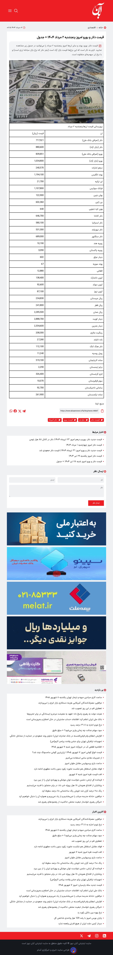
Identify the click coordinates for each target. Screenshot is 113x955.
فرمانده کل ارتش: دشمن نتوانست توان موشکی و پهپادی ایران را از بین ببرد (68, 780)
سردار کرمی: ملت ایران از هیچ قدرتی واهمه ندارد (80, 923)
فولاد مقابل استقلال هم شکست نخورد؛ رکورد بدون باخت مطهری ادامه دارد (68, 769)
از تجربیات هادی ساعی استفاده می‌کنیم (84, 758)
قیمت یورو (68, 420)
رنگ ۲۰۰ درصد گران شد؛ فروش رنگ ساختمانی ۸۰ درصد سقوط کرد (72, 791)
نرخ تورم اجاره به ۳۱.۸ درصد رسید (86, 725)
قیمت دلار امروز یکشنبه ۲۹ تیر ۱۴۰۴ (85, 456)
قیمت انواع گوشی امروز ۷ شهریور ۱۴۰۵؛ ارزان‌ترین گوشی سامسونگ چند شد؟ (67, 752)
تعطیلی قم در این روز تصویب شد (87, 708)
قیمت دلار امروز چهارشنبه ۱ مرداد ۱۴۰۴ (84, 445)
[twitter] (19, 411)
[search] (16, 10)
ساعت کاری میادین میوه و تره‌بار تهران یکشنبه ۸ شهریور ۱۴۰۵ (73, 697)
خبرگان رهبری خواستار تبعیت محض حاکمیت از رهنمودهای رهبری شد (70, 802)
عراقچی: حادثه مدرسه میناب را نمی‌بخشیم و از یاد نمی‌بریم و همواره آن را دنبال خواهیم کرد (60, 796)
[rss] (104, 935)
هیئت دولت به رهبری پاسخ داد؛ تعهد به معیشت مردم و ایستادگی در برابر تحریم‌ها (64, 714)
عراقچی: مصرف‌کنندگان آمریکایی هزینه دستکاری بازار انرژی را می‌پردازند (70, 703)
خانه (101, 27)
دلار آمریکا (53, 420)
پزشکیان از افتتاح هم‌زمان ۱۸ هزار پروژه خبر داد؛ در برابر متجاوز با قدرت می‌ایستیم (64, 785)
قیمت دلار (95, 420)
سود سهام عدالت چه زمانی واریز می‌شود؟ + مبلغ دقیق (77, 730)
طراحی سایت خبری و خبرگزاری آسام (53, 950)
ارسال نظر (96, 503)
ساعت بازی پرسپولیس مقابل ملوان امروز (83, 763)
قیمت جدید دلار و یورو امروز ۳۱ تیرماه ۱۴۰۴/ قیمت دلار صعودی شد (70, 450)
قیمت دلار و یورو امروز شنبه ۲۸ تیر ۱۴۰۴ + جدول (79, 461)
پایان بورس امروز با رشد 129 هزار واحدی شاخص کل (78, 918)
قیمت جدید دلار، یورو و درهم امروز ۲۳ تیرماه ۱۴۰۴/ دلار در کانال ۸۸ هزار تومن (65, 439)
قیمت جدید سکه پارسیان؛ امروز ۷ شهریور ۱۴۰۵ (80, 885)
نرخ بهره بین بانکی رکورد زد (90, 912)
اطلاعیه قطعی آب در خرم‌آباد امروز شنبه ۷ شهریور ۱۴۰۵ (76, 747)
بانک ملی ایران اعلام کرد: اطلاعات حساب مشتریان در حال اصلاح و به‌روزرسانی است (64, 719)
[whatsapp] (10, 411)
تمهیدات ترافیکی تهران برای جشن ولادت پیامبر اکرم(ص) (76, 741)
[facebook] (15, 411)
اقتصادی (92, 27)
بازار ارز (81, 420)
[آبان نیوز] (98, 10)
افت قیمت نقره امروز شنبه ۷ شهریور (85, 774)
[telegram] (24, 411)
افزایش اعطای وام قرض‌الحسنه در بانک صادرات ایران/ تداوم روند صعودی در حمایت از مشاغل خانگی (56, 736)
